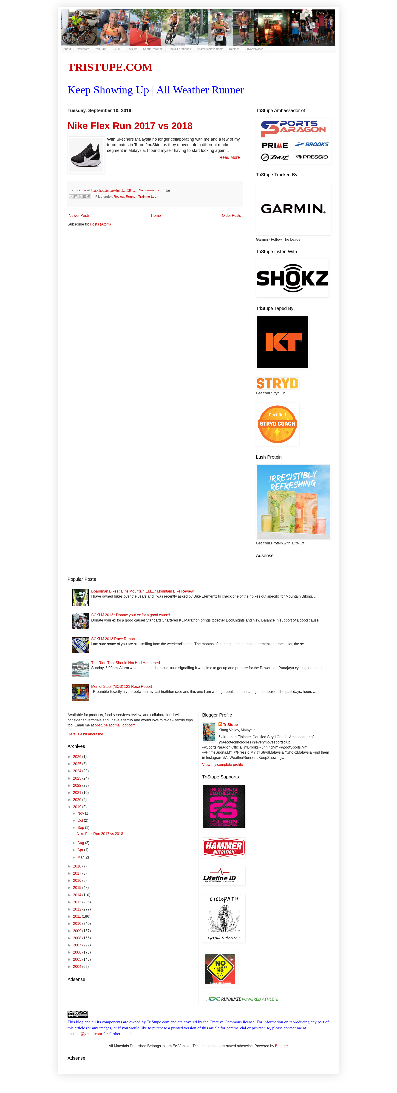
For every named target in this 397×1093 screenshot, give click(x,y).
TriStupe (230, 725)
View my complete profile (222, 764)
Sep (81, 828)
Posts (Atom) (100, 224)
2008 (77, 938)
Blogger (281, 1046)
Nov (81, 813)
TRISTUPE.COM (110, 67)
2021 (77, 793)
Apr (80, 850)
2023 (77, 778)
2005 (77, 959)
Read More (229, 157)
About (67, 49)
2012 (77, 909)
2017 (77, 873)
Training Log (147, 196)
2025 (77, 764)
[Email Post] (167, 190)
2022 (77, 785)
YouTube (100, 49)
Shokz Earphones (180, 49)
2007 (77, 945)
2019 (77, 807)
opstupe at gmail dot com (115, 725)
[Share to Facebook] (84, 196)
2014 (77, 895)
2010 (77, 923)
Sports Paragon (153, 49)
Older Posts (231, 215)
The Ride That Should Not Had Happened (125, 663)
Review (119, 196)
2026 (77, 757)
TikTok (116, 49)
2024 (77, 771)
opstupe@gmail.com (85, 1033)
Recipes (234, 49)
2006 (77, 952)
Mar (81, 857)
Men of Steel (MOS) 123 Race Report (121, 686)
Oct (80, 820)
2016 (77, 880)
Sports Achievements (210, 49)
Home (156, 215)
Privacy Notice (254, 49)
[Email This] (71, 196)
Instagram (83, 49)
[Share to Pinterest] (89, 196)
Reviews (131, 49)
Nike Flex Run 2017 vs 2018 (130, 125)
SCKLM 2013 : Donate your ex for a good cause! (130, 615)
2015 (77, 888)
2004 (77, 967)
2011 (77, 916)
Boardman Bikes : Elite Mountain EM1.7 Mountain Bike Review (142, 591)
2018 (77, 866)
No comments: (150, 190)
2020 (77, 800)
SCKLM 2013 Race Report (113, 639)
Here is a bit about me (85, 734)
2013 (77, 902)
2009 (77, 931)
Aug (81, 843)
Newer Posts (79, 215)
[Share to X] (80, 196)
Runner (131, 196)
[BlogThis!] (76, 196)
